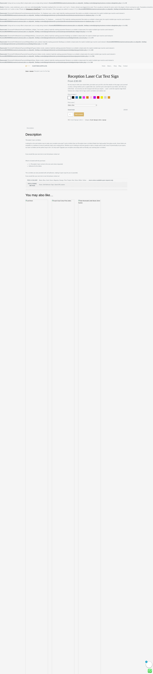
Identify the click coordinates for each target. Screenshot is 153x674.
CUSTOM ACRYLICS (39, 66)
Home (27, 71)
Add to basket (79, 114)
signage (31, 71)
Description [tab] (30, 128)
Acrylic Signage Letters (96, 120)
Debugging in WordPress (33, 9)
